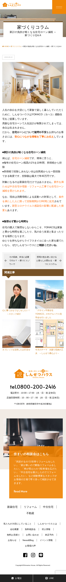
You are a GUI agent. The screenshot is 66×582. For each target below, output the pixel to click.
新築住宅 (12, 506)
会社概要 (14, 529)
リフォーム (30, 506)
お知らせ (12, 540)
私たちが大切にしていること (17, 523)
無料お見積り (13, 535)
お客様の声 (30, 546)
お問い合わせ (32, 535)
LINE (51, 578)
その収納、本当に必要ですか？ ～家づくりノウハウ (19, 260)
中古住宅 (48, 506)
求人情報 (46, 529)
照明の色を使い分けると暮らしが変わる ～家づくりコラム (46, 260)
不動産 (30, 513)
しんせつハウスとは (47, 523)
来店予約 (49, 535)
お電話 (18, 578)
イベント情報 (46, 540)
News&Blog (28, 540)
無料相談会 (30, 529)
